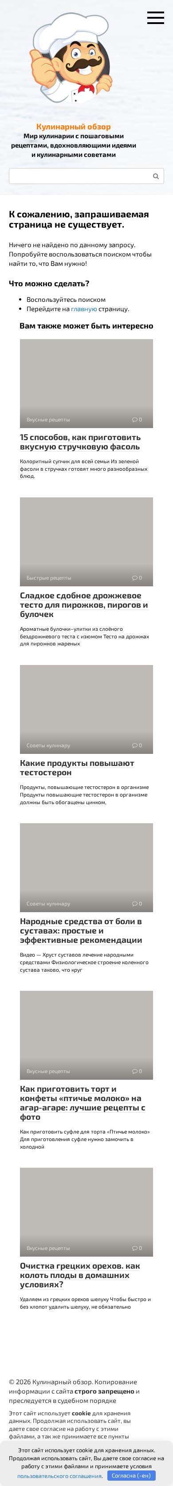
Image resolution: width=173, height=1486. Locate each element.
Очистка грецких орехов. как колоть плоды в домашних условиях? (80, 1274)
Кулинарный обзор (73, 126)
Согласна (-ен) (131, 1475)
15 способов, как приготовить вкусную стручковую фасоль (80, 441)
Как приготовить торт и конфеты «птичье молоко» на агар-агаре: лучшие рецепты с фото (82, 1102)
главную (84, 308)
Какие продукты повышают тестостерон (77, 767)
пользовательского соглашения (59, 1475)
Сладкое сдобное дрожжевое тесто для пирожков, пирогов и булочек (84, 604)
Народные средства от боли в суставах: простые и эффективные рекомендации (81, 930)
